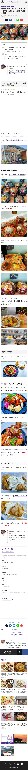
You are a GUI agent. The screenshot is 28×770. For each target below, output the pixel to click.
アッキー (12, 640)
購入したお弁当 (9, 54)
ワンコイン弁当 (12, 632)
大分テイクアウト (19, 634)
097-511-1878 (5, 586)
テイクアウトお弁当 (13, 629)
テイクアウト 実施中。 (8, 552)
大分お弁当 (20, 632)
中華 (8, 6)
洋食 (12, 6)
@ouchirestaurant (6, 600)
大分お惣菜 (11, 634)
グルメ (3, 6)
